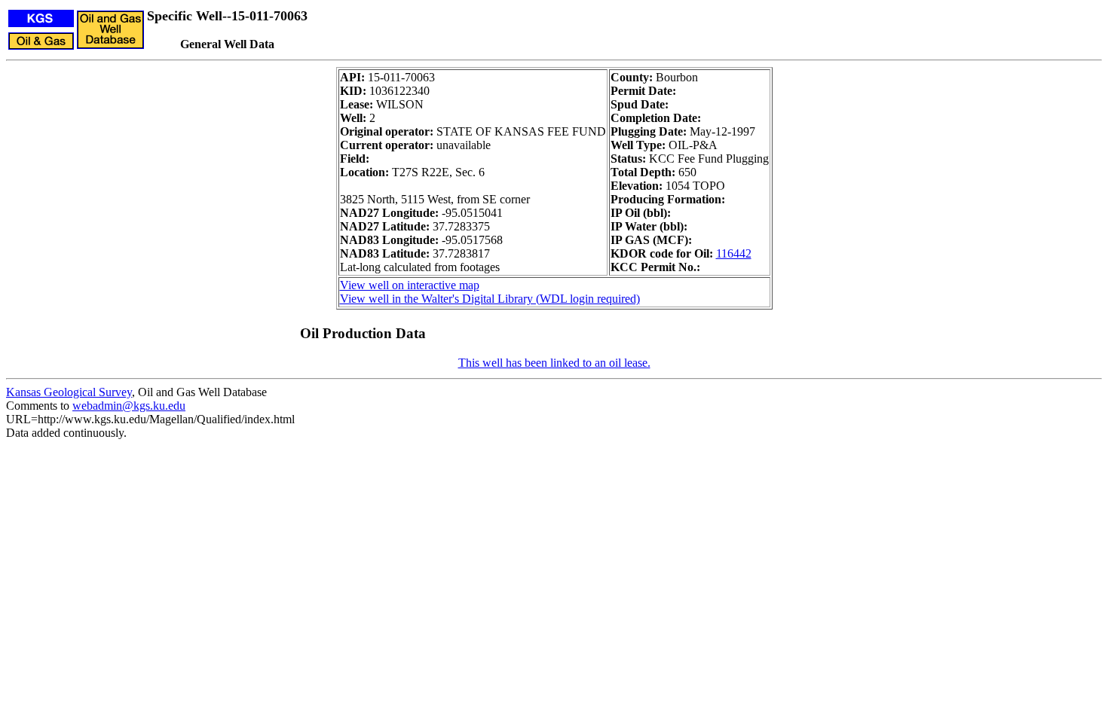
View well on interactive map (409, 285)
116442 (733, 253)
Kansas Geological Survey (69, 392)
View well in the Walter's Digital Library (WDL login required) (490, 298)
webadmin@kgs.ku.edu (128, 405)
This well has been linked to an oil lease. (554, 362)
